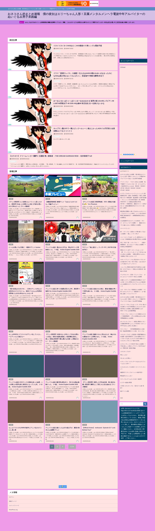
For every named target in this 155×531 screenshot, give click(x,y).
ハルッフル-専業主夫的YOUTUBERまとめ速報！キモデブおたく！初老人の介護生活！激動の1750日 (132, 269)
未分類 (57, 51)
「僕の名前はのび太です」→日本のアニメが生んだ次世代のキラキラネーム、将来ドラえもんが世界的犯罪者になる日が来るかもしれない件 (25, 291)
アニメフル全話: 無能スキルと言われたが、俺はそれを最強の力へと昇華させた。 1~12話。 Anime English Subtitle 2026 (99, 337)
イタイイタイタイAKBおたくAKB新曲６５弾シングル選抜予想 (77, 46)
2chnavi (122, 67)
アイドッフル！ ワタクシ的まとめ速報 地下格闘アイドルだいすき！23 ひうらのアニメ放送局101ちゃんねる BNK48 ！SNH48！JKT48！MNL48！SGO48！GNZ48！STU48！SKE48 (133, 186)
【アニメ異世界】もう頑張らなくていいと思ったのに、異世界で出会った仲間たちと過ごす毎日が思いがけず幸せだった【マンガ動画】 (25, 204)
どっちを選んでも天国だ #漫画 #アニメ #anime (24, 247)
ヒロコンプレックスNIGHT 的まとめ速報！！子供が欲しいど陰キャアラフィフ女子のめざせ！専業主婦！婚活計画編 (133, 346)
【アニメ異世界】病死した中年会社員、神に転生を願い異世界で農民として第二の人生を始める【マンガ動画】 (98, 384)
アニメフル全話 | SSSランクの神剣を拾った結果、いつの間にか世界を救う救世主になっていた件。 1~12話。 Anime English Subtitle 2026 (26, 384)
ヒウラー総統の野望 (126, 382)
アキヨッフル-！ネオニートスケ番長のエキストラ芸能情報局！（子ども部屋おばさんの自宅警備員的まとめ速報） (133, 316)
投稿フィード (13, 501)
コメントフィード (14, 505)
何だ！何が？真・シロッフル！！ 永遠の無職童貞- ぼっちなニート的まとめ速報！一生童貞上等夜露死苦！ (133, 244)
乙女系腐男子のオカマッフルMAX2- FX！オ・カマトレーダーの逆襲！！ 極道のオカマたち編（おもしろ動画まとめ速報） (132, 223)
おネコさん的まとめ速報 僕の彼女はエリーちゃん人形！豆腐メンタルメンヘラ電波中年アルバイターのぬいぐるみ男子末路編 (132, 176)
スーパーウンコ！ (125, 228)
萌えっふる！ (124, 354)
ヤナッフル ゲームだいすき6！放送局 (131, 379)
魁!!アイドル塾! (124, 391)
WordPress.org (13, 509)
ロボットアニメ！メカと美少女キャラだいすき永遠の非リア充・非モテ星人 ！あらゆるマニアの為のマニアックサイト (133, 261)
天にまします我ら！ (126, 358)
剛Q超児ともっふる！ (126, 375)
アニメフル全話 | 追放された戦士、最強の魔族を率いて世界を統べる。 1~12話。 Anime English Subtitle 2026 (99, 291)
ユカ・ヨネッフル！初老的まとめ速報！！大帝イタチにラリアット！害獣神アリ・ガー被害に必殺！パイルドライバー (132, 291)
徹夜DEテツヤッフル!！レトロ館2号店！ (131, 372)
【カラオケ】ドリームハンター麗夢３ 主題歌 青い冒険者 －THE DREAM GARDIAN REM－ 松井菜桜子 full (51, 156)
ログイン (11, 497)
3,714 (72, 446)
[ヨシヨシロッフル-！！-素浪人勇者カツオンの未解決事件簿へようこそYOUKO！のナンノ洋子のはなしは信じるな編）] (133, 323)
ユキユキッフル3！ (125, 351)
